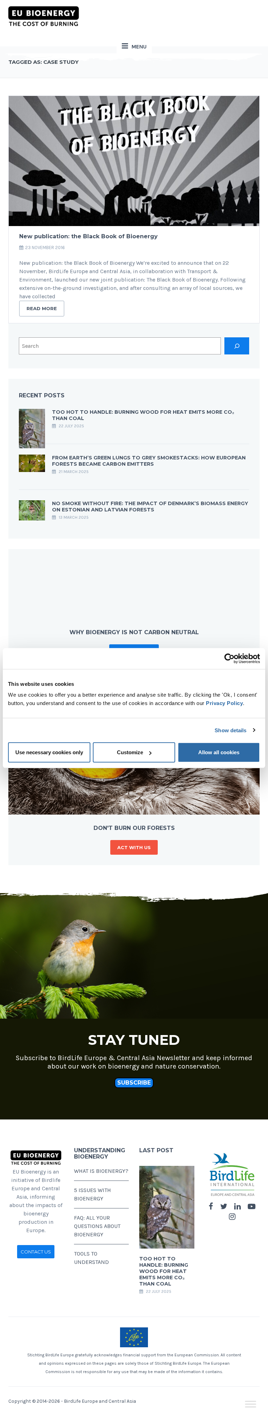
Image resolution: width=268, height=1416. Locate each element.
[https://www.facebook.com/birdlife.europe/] (211, 1206)
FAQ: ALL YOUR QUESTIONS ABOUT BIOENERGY (97, 1226)
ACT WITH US (134, 847)
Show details (230, 730)
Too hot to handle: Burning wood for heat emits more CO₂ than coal (163, 1271)
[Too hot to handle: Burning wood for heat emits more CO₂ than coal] (32, 428)
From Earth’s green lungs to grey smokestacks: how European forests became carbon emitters (149, 461)
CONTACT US (36, 1251)
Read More (42, 308)
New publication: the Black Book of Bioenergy (88, 236)
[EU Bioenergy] (43, 16)
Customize (130, 752)
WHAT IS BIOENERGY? (101, 1171)
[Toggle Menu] (250, 1404)
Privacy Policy (224, 703)
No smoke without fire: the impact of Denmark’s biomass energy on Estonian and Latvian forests (150, 506)
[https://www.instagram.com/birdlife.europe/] (232, 1216)
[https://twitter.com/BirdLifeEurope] (223, 1206)
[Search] (236, 345)
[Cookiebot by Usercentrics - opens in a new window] (229, 658)
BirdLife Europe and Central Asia (100, 1401)
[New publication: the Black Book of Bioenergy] (134, 161)
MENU (139, 46)
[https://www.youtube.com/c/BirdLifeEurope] (251, 1206)
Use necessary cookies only (49, 752)
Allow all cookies (218, 752)
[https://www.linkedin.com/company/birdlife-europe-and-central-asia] (237, 1206)
